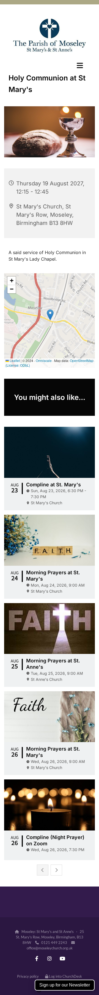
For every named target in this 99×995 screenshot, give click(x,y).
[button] (49, 65)
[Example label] (37, 958)
